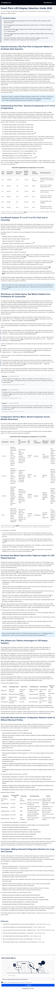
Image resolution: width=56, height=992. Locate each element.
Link (49, 924)
